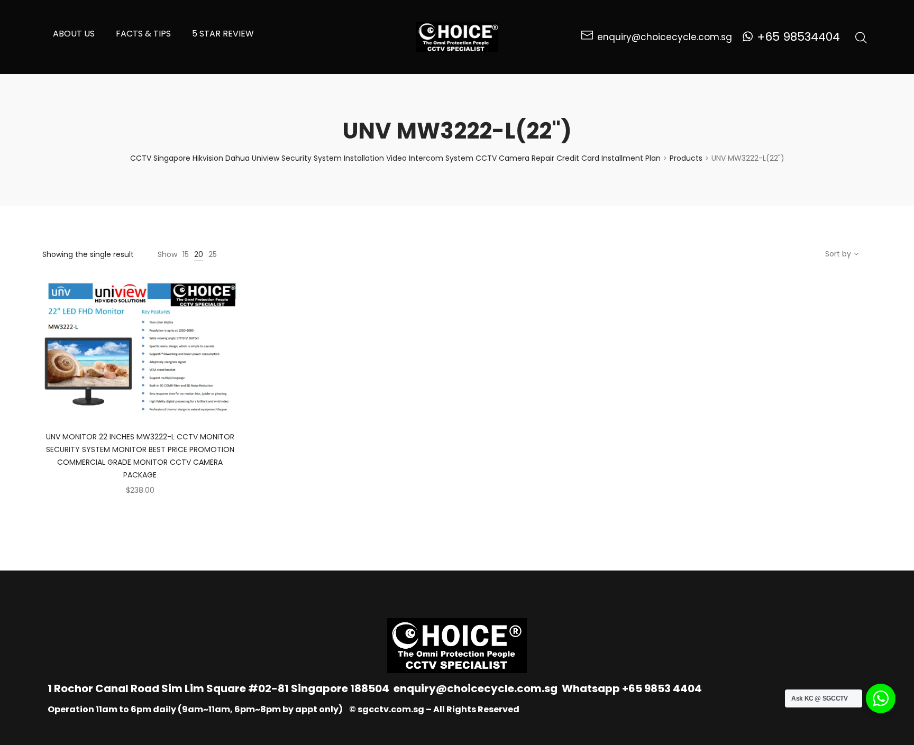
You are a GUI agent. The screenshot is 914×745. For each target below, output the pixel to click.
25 (212, 254)
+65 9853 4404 (662, 688)
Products (686, 158)
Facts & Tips (143, 33)
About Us (74, 33)
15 (185, 254)
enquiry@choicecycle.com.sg (475, 688)
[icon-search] (861, 37)
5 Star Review (223, 33)
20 (198, 254)
